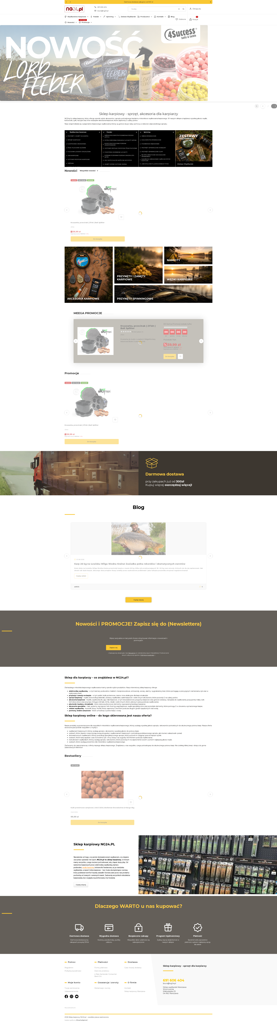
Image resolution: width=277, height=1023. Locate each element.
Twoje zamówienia (72, 988)
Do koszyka (97, 239)
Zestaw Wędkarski (128, 17)
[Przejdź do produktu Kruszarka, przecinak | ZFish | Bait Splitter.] (98, 199)
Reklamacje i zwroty (102, 988)
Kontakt (160, 17)
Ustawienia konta (71, 991)
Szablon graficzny (76, 1020)
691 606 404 (102, 7)
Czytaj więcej (139, 600)
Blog (172, 17)
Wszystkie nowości (87, 171)
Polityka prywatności (73, 971)
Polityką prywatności (147, 655)
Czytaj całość (81, 576)
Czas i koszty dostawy (132, 968)
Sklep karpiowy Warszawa (134, 991)
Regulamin (131, 653)
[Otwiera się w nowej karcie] (66, 996)
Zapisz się (113, 647)
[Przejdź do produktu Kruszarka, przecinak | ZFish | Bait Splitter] (95, 341)
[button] (210, 2)
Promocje (85, 22)
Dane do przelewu (101, 971)
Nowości (71, 22)
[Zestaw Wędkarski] (194, 148)
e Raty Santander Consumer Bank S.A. (105, 975)
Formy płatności (100, 968)
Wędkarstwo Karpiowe (77, 17)
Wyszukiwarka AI (70, 1007)
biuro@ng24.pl (102, 11)
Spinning (110, 17)
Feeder (96, 17)
